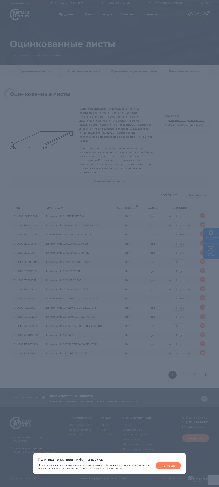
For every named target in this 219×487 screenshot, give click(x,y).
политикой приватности (109, 468)
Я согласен (168, 465)
